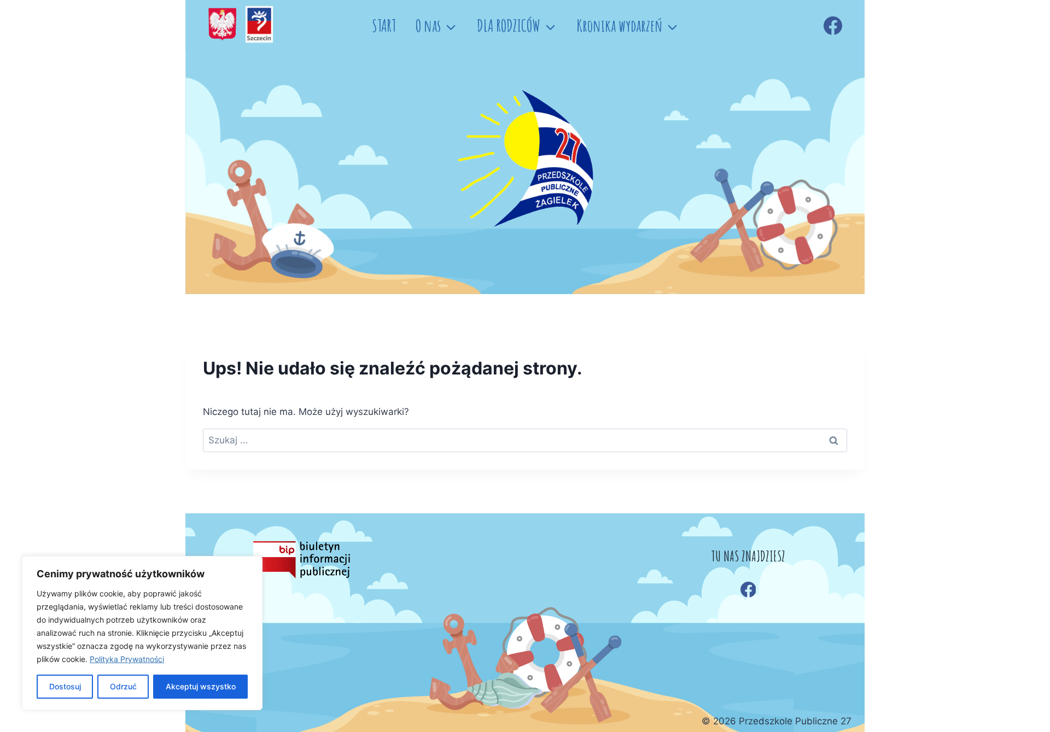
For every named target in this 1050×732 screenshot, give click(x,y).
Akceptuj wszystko (201, 686)
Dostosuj (65, 686)
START (384, 25)
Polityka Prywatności (127, 659)
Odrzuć (123, 686)
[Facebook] (832, 25)
